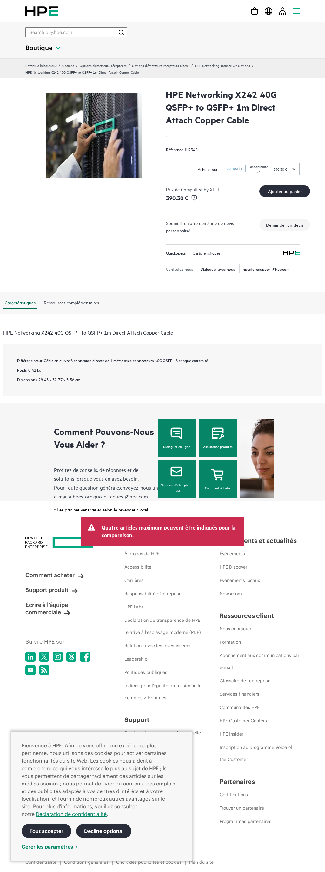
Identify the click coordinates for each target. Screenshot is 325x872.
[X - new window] (44, 657)
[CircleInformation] (194, 198)
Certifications (234, 794)
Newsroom (231, 593)
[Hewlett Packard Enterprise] (41, 11)
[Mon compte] (282, 11)
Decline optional (103, 831)
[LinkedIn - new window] (30, 657)
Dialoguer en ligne (176, 446)
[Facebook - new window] (85, 657)
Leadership (136, 659)
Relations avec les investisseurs (157, 645)
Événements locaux (240, 580)
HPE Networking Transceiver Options (222, 65)
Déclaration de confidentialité (71, 814)
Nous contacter (235, 629)
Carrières (133, 580)
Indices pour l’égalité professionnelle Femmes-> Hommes (163, 691)
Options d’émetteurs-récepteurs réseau (160, 65)
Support (136, 720)
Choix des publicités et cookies (149, 862)
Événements (232, 553)
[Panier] (254, 11)
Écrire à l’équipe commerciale (46, 608)
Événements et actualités (258, 540)
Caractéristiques (207, 253)
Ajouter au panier (285, 191)
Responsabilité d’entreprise (153, 593)
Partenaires (237, 781)
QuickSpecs (176, 253)
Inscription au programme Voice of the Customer (256, 753)
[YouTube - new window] (30, 670)
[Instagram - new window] (58, 657)
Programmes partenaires (245, 821)
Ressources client (247, 616)
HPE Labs (134, 607)
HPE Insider (231, 734)
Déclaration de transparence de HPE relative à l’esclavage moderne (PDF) (162, 626)
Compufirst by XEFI (200, 189)
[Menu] (296, 11)
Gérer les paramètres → (49, 846)
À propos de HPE (141, 553)
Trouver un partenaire (242, 808)
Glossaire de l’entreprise (245, 681)
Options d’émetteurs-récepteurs (103, 65)
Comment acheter (218, 487)
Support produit (47, 590)
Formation (230, 642)
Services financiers (239, 694)
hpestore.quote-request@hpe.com (110, 496)
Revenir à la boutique (41, 65)
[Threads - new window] (71, 657)
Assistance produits (218, 446)
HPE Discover (233, 567)
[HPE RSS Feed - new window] (44, 670)
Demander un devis (284, 225)
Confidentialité (40, 862)
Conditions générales (86, 862)
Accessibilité (137, 567)
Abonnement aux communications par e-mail (259, 661)
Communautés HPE (240, 707)
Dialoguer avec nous (218, 269)
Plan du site (201, 862)
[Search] (121, 32)
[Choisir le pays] (268, 11)
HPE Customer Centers (243, 721)
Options (68, 65)
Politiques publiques (145, 672)
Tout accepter (46, 831)
